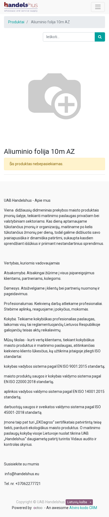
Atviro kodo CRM (83, 508)
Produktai (16, 22)
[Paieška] (100, 37)
